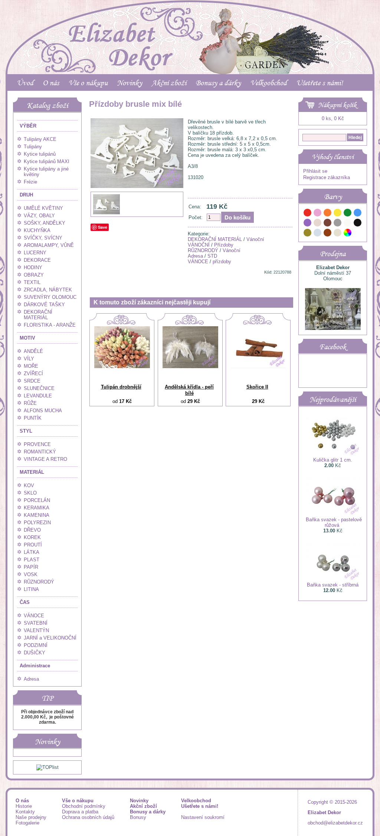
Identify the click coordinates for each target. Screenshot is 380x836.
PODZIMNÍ (36, 645)
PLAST (31, 559)
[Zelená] (347, 214)
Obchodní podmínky (83, 806)
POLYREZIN (37, 522)
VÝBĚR (28, 126)
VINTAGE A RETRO (45, 459)
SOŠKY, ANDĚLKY (44, 223)
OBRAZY (34, 275)
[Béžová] (317, 224)
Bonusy (138, 817)
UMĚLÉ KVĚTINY (43, 208)
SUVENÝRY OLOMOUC (50, 297)
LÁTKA (31, 552)
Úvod (25, 82)
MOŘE (31, 366)
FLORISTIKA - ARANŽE (50, 325)
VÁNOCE (34, 615)
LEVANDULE (38, 396)
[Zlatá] (307, 234)
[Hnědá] (327, 224)
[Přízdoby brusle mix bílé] (137, 203)
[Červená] (307, 214)
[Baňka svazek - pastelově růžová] (333, 514)
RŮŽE (30, 403)
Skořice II (257, 387)
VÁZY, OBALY (39, 215)
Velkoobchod (268, 82)
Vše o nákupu (88, 82)
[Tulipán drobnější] (122, 366)
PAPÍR (31, 567)
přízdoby (222, 261)
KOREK (32, 537)
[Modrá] (357, 214)
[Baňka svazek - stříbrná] (333, 579)
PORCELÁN (37, 500)
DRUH (26, 195)
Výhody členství (333, 156)
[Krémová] (357, 234)
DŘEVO (32, 530)
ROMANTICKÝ (40, 452)
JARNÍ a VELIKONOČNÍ (50, 638)
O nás (51, 82)
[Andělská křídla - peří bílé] (190, 366)
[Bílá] (347, 224)
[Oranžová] (327, 214)
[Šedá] (337, 224)
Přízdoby (223, 245)
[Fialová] (307, 224)
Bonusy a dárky (218, 82)
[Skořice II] (258, 366)
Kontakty (25, 811)
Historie (24, 806)
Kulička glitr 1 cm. (332, 460)
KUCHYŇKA (37, 230)
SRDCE (32, 381)
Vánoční (255, 239)
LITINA (31, 589)
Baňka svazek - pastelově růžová (334, 522)
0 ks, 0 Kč (333, 118)
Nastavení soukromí (203, 817)
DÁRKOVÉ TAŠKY (44, 304)
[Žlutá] (337, 214)
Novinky (129, 82)
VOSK (30, 574)
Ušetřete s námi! (319, 82)
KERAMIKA (36, 507)
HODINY (33, 267)
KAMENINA (36, 515)
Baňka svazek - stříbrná (332, 585)
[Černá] (357, 224)
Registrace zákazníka (326, 177)
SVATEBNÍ (36, 623)
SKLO (30, 493)
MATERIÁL (32, 472)
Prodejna (332, 253)
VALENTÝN (36, 630)
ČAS (25, 602)
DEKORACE (37, 260)
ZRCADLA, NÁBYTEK (48, 290)
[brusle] (106, 213)
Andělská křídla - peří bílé (189, 390)
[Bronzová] (327, 234)
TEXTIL (32, 282)
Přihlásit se (315, 171)
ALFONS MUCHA (43, 410)
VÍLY (29, 358)
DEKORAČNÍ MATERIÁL (38, 314)
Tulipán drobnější (121, 387)
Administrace (35, 665)
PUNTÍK (33, 418)
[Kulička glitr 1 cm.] (333, 454)
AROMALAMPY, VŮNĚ (49, 245)
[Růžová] (317, 214)
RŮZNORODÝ (39, 582)
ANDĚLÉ (33, 351)
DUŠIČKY (34, 652)
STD (212, 256)
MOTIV (27, 338)
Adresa (31, 679)
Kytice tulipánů (40, 154)
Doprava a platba (80, 811)
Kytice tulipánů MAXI (46, 161)
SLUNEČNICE (39, 388)
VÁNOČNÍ (199, 245)
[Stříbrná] (317, 234)
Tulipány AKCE (40, 139)
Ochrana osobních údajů (88, 817)
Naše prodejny (31, 817)
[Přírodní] (337, 234)
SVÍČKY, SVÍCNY (43, 238)
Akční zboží (168, 82)
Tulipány (33, 146)
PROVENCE (37, 444)
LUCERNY (35, 252)
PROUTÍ (33, 545)
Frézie (30, 182)
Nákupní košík (337, 104)
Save (102, 227)
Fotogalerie (27, 823)
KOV (29, 485)
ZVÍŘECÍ (33, 373)
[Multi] (347, 234)
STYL (26, 431)
